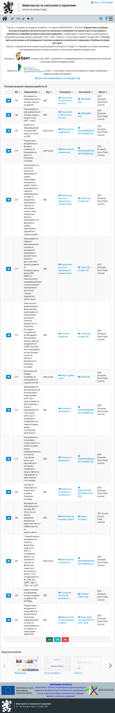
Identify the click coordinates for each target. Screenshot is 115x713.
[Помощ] (106, 18)
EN (32, 19)
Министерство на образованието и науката (66, 620)
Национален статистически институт (65, 101)
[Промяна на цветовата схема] (28, 19)
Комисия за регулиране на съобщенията (65, 492)
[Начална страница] (4, 18)
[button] (8, 100)
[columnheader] (17, 92)
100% (18, 19)
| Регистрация (106, 2)
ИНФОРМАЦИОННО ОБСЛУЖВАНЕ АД (86, 132)
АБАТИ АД (85, 377)
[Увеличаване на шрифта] (24, 19)
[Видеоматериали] (101, 18)
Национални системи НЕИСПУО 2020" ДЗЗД (86, 620)
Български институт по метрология (64, 595)
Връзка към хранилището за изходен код (57, 78)
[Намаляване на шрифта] (13, 19)
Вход (96, 2)
